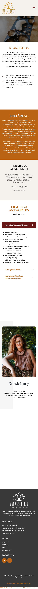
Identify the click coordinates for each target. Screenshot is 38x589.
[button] (34, 8)
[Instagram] (9, 560)
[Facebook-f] (4, 560)
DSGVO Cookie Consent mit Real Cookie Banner (17, 588)
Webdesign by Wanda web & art (19, 583)
